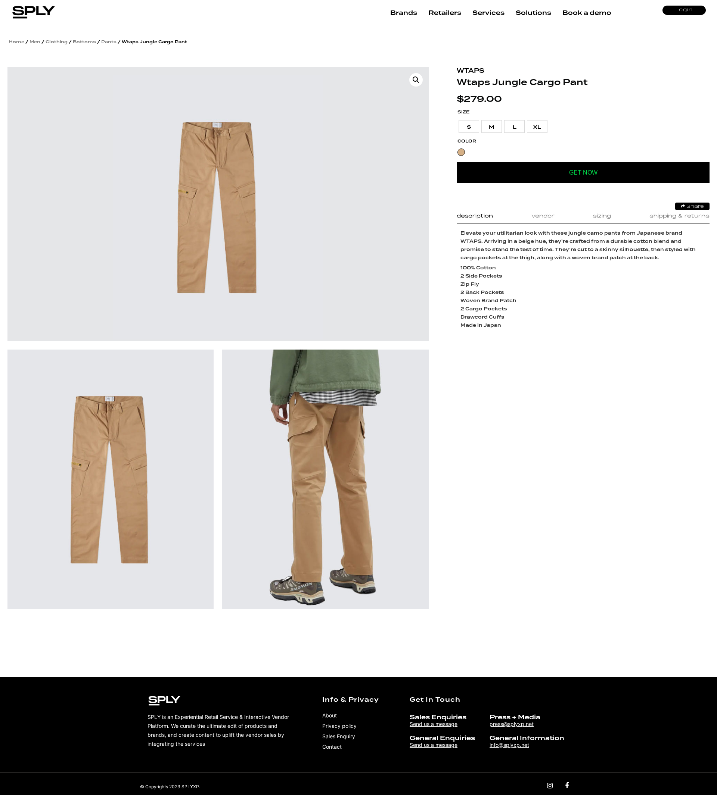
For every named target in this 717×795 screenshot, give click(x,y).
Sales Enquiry (338, 736)
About (329, 715)
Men (35, 41)
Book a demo (586, 12)
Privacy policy (339, 726)
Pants (109, 41)
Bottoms (84, 41)
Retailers (444, 12)
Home (16, 41)
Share (694, 206)
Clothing (57, 41)
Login (684, 10)
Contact (332, 747)
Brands (403, 12)
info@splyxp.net (509, 745)
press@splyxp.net (512, 724)
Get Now (583, 172)
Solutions (533, 12)
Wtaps (470, 70)
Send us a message (433, 724)
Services (488, 12)
